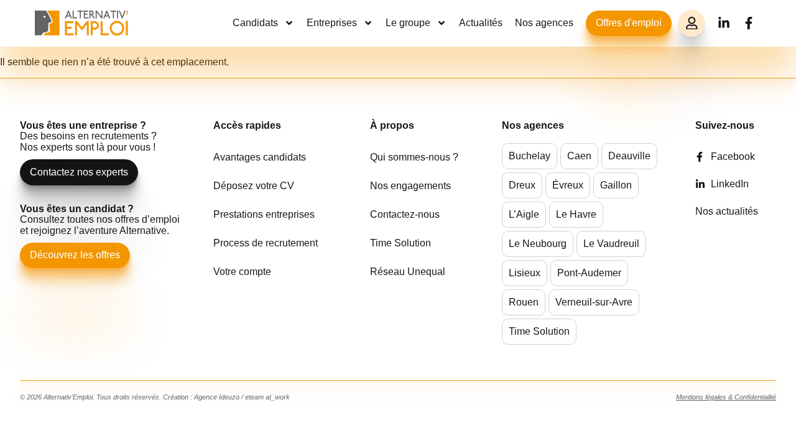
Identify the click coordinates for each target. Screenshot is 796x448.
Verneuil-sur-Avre (593, 302)
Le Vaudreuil (611, 243)
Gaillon (616, 185)
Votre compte (242, 271)
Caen (579, 156)
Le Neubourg (538, 243)
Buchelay (529, 156)
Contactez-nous (405, 214)
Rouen (524, 302)
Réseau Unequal (407, 271)
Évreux (567, 185)
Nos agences (544, 22)
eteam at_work (267, 397)
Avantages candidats (259, 157)
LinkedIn (730, 184)
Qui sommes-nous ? (414, 157)
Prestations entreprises (264, 214)
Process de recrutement (265, 243)
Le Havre (576, 214)
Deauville (629, 156)
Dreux (522, 185)
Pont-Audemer (589, 273)
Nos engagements (410, 185)
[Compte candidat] (691, 23)
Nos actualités (726, 211)
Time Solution (400, 243)
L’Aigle (524, 214)
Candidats (255, 22)
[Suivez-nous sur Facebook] (748, 23)
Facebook (733, 156)
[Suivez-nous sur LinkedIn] (723, 23)
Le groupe (408, 22)
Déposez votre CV (253, 185)
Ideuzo (229, 397)
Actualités (480, 22)
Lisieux (524, 273)
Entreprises (332, 22)
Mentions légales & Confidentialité (726, 397)
